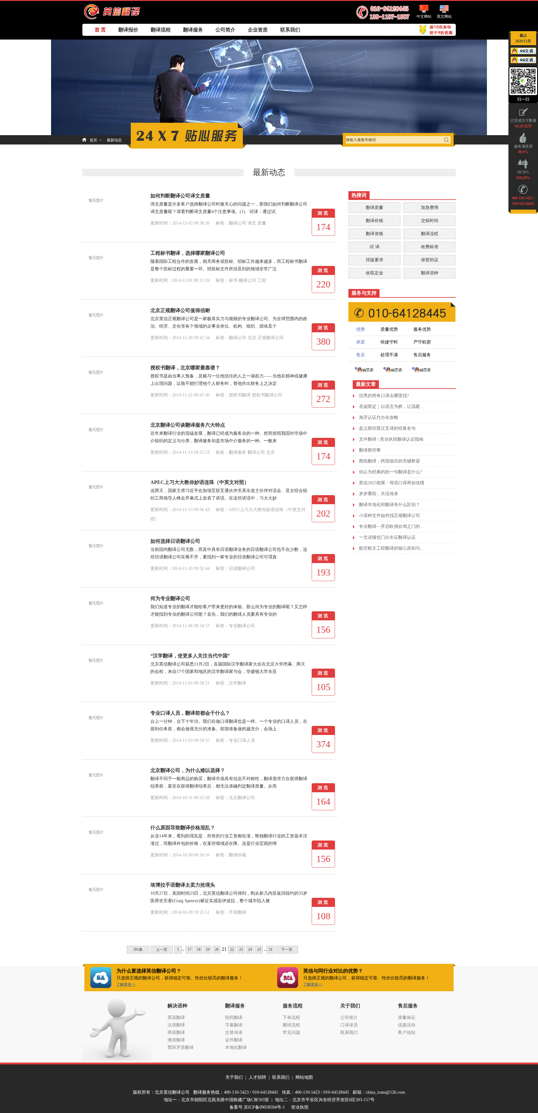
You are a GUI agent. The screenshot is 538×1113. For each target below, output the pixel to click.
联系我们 (290, 29)
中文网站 (424, 16)
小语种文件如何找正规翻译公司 (389, 515)
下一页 (286, 949)
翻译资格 (374, 233)
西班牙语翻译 (181, 1047)
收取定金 (374, 273)
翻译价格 (374, 220)
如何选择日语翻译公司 (175, 541)
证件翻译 (234, 1040)
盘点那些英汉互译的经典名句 (387, 428)
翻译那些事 (370, 450)
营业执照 (300, 1107)
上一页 (161, 949)
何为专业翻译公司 (170, 598)
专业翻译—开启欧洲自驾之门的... (391, 526)
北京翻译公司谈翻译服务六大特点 (187, 425)
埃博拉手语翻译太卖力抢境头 (182, 885)
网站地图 (304, 1077)
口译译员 (349, 1025)
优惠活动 (406, 1025)
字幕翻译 (234, 1025)
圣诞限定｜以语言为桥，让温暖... (391, 406)
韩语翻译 (176, 1032)
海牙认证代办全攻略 (378, 417)
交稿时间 (429, 220)
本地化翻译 (236, 1047)
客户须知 (406, 1032)
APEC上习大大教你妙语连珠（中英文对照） (199, 482)
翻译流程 (161, 29)
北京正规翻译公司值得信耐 (180, 310)
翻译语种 (429, 273)
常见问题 (291, 1032)
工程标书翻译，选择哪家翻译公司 (187, 253)
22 (232, 949)
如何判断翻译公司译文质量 (180, 195)
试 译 (375, 246)
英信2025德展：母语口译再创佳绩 (391, 483)
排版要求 (374, 260)
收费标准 (429, 246)
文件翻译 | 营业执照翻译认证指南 (391, 439)
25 (259, 949)
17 (189, 949)
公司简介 (225, 29)
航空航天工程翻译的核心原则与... (391, 548)
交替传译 (234, 1032)
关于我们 (234, 1077)
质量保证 (406, 1017)
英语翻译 (176, 1017)
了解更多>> (126, 984)
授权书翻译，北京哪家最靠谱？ (185, 367)
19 (208, 949)
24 (250, 949)
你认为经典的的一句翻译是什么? (390, 472)
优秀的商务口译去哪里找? (384, 395)
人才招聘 (257, 1077)
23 (241, 949)
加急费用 (429, 207)
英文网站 (444, 16)
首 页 (100, 29)
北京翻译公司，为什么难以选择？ (187, 770)
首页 (93, 140)
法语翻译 (176, 1025)
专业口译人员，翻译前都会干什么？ (190, 713)
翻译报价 (128, 29)
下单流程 (291, 1017)
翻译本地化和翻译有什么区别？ (389, 504)
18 (199, 949)
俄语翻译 (176, 1040)
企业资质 (258, 29)
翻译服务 (193, 29)
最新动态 (114, 140)
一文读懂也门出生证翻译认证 (387, 537)
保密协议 (429, 260)
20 (217, 949)
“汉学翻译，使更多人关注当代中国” (190, 655)
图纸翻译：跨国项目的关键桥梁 (389, 461)
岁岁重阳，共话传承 (378, 493)
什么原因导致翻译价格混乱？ (182, 827)
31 (270, 949)
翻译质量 (374, 207)
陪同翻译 (234, 1017)
